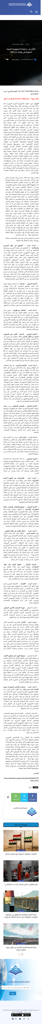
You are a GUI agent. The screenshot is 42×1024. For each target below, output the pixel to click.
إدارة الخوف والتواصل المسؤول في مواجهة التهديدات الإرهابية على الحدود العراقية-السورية (21, 916)
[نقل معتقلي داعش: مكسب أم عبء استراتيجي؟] (21, 871)
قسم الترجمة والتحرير (27, 59)
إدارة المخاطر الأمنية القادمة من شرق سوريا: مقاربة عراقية (21, 948)
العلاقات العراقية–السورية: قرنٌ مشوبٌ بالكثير (21, 854)
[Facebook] (28, 1019)
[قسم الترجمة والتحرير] (35, 59)
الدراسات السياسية (21, 850)
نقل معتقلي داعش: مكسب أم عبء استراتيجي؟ (21, 884)
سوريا (30, 787)
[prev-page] (19, 954)
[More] (8, 797)
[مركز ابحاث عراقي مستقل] (20, 4)
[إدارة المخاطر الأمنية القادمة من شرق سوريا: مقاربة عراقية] (21, 934)
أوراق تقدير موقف (21, 944)
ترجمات (27, 44)
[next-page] (22, 954)
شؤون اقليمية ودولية (18, 44)
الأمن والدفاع (21, 880)
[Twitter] (15, 1019)
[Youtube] (12, 1019)
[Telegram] (20, 1019)
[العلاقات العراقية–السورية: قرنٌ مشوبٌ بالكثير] (21, 840)
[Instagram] (24, 1019)
